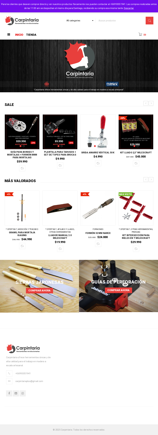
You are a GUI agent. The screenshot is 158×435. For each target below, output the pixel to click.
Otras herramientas (60, 232)
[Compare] (22, 168)
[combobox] (79, 20)
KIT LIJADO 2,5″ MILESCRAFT (136, 152)
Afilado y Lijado (66, 229)
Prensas (136, 232)
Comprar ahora (39, 290)
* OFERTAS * (11, 229)
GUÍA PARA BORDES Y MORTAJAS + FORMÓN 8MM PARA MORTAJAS (22, 155)
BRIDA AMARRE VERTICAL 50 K (97, 152)
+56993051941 (23, 373)
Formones (98, 229)
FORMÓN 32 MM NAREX (97, 233)
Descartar (129, 8)
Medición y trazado (28, 229)
